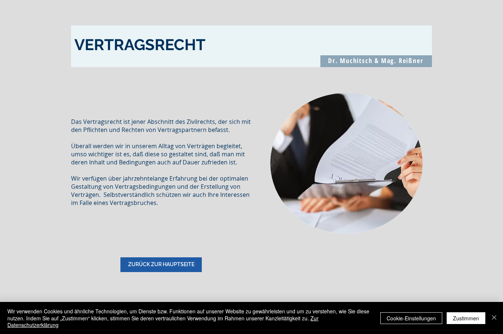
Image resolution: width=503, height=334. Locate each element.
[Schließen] (494, 318)
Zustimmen (466, 318)
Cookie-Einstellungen (411, 318)
